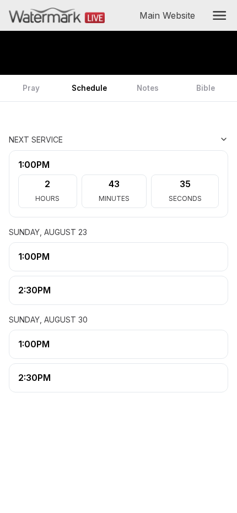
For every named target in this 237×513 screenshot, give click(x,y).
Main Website (169, 15)
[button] (219, 15)
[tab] (31, 88)
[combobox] (173, 139)
